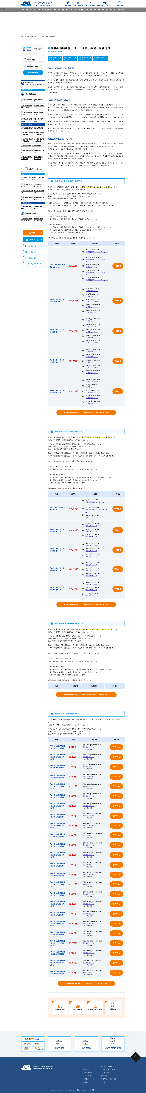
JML (60, 1090)
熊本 (35, 10)
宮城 (115, 10)
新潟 (119, 10)
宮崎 (43, 10)
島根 (67, 10)
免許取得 (68, 5)
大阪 (75, 10)
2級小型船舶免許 (38, 100)
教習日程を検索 (33, 72)
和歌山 (83, 10)
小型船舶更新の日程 (99, 58)
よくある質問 (119, 5)
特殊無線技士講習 (39, 151)
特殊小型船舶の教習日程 (83, 58)
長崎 (31, 10)
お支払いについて (88, 1079)
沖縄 (51, 10)
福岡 (23, 10)
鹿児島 (47, 10)
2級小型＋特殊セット (39, 120)
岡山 (59, 10)
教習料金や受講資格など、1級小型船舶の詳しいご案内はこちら (86, 412)
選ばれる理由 (90, 5)
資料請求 (32, 233)
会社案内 (86, 1069)
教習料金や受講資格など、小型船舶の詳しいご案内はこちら (86, 983)
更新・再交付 (78, 5)
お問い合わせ (33, 240)
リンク (103, 1082)
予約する (117, 266)
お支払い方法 (32, 258)
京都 (87, 10)
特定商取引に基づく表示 (108, 1079)
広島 (55, 10)
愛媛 (103, 10)
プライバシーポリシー (108, 1069)
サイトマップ (87, 1076)
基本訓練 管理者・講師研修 (38, 220)
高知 (107, 10)
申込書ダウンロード (34, 264)
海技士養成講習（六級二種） (39, 140)
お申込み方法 (32, 252)
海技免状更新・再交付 (39, 207)
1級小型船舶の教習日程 (53, 58)
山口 (71, 10)
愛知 (111, 10)
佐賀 (27, 10)
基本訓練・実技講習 (31, 213)
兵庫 (79, 10)
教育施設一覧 (32, 246)
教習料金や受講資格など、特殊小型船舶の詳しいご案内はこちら (86, 694)
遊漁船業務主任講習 (39, 198)
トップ (85, 1066)
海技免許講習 (36, 146)
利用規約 (86, 1082)
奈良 (91, 10)
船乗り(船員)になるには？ (38, 158)
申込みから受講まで (104, 5)
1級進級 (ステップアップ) (38, 178)
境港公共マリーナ (92, 267)
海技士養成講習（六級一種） (39, 133)
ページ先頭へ (136, 1057)
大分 (39, 10)
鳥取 (63, 10)
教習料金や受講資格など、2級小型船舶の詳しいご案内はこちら (86, 604)
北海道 (123, 10)
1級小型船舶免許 (30, 94)
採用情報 (104, 1076)
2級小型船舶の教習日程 (68, 58)
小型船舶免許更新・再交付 (39, 185)
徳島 (99, 10)
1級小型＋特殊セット (39, 113)
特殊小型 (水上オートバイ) (39, 107)
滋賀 (95, 10)
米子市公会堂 (87, 766)
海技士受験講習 (38, 128)
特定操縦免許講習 (39, 192)
